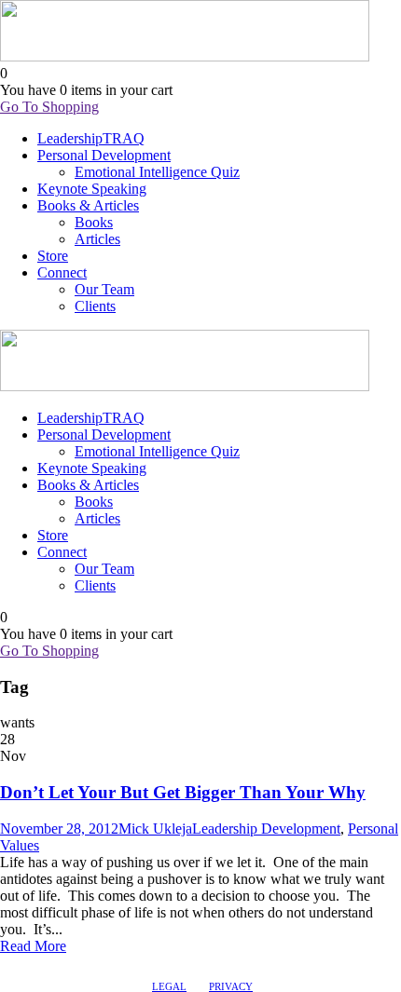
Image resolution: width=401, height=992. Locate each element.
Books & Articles (88, 205)
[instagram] (58, 964)
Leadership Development (266, 828)
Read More (33, 946)
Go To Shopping (49, 107)
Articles (97, 239)
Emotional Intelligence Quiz (157, 172)
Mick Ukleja (155, 828)
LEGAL (169, 986)
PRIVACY (231, 986)
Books (94, 222)
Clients (95, 306)
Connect (62, 272)
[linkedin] (25, 964)
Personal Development (104, 155)
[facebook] (8, 964)
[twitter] (42, 964)
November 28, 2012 (59, 828)
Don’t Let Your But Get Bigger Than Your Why (183, 792)
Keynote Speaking (91, 189)
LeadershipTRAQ (91, 138)
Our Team (104, 289)
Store (52, 256)
